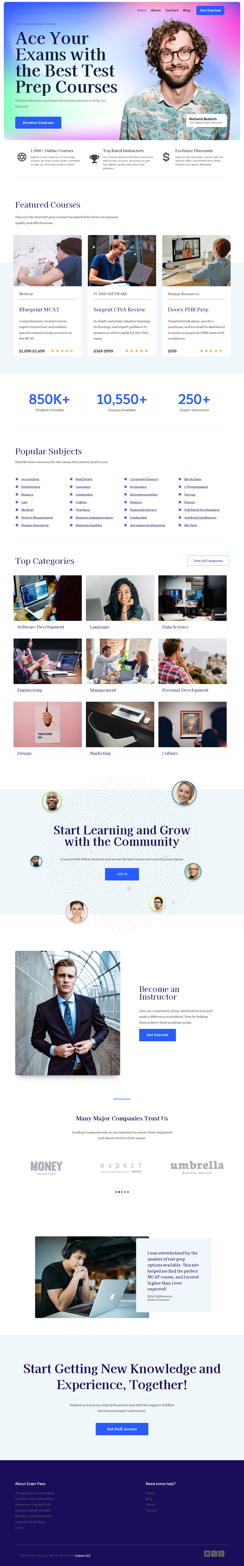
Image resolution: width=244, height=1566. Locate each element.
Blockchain (192, 479)
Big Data (190, 525)
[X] (214, 1554)
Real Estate (84, 479)
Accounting (30, 479)
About (156, 10)
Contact (172, 10)
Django (189, 502)
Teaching (83, 509)
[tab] (116, 1192)
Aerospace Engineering (147, 525)
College (81, 502)
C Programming (196, 486)
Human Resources (35, 525)
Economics (138, 486)
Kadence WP (82, 1555)
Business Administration (94, 517)
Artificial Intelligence (200, 517)
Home (141, 10)
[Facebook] (207, 1554)
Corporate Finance (144, 479)
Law (24, 502)
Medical (27, 509)
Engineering (30, 486)
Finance (27, 494)
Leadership (84, 494)
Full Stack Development (202, 509)
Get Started (210, 10)
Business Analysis (89, 525)
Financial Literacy (143, 509)
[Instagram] (221, 1554)
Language (83, 486)
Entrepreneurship (143, 494)
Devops (189, 494)
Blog (186, 10)
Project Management (37, 517)
